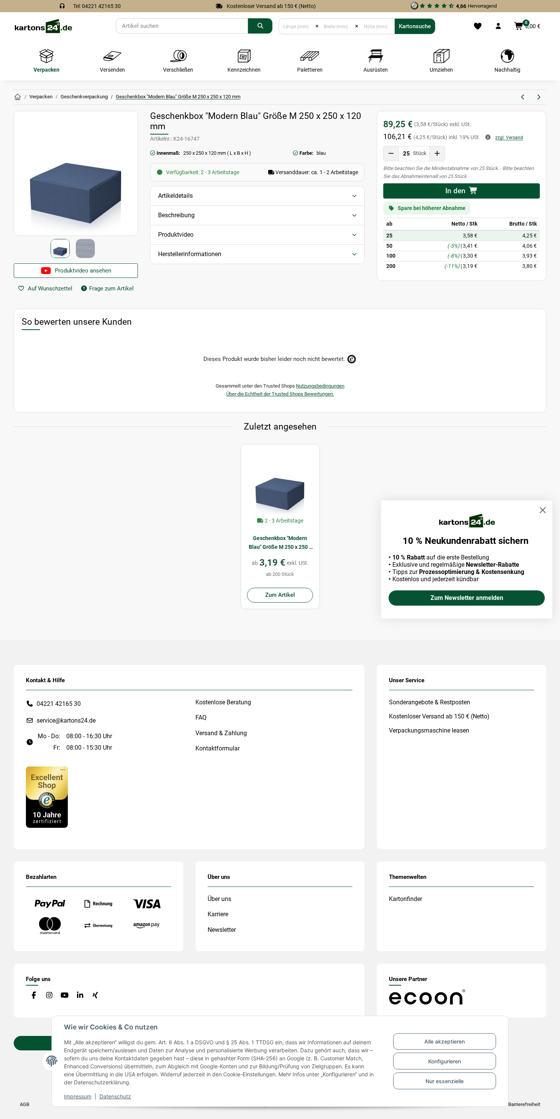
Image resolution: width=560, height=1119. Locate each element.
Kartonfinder (405, 899)
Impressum (77, 1096)
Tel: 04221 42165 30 (97, 6)
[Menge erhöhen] (437, 153)
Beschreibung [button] (176, 215)
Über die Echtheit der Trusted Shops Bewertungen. (280, 394)
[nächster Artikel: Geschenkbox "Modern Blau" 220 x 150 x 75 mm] (538, 97)
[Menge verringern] (391, 153)
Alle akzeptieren (444, 1041)
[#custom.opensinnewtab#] (47, 796)
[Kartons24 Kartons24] (17, 97)
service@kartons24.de (66, 720)
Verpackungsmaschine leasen (429, 730)
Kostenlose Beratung (223, 702)
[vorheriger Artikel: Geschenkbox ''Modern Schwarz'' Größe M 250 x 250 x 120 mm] (523, 97)
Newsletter (222, 929)
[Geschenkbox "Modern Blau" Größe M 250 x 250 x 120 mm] (280, 483)
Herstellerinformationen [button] (189, 254)
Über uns (219, 899)
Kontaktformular (217, 748)
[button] (498, 26)
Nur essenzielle (445, 1081)
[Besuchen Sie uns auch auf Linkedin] (80, 996)
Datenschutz (115, 1096)
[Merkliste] (477, 26)
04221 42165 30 (59, 703)
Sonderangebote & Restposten (429, 702)
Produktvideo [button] (176, 234)
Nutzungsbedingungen (320, 386)
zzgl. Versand (509, 137)
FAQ (200, 717)
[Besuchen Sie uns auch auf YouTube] (64, 996)
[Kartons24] (43, 25)
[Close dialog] (542, 510)
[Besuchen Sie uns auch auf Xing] (95, 996)
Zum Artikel (280, 595)
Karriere (218, 914)
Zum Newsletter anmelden (466, 597)
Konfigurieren (444, 1061)
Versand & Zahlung (221, 733)
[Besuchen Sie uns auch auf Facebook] (34, 996)
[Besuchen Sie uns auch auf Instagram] (49, 996)
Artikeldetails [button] (175, 195)
